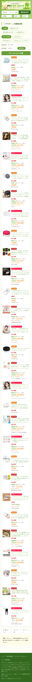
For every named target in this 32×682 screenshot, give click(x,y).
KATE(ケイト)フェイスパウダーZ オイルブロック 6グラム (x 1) (20, 349)
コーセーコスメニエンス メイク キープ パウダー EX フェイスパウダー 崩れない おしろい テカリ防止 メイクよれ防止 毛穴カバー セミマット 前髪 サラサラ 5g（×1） (20, 234)
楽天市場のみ (6, 41)
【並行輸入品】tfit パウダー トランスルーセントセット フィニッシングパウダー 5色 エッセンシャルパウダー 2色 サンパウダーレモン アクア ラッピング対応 (20, 98)
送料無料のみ (20, 32)
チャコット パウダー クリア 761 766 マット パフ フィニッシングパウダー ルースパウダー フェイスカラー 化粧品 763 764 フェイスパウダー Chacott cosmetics (20, 554)
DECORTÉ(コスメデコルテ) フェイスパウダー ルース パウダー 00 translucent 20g (20, 573)
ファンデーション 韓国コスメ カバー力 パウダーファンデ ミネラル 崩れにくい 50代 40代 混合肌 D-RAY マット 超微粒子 (20, 272)
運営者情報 (10, 656)
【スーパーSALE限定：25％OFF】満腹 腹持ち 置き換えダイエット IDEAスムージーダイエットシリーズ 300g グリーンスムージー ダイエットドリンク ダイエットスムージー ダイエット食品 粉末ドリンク (20, 252)
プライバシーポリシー (20, 656)
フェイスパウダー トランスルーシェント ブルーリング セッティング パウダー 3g (20, 611)
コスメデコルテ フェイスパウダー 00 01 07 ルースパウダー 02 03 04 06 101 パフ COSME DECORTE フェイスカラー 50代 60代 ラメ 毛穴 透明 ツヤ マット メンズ (20, 156)
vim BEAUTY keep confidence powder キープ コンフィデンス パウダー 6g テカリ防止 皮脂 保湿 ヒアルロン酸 (20, 406)
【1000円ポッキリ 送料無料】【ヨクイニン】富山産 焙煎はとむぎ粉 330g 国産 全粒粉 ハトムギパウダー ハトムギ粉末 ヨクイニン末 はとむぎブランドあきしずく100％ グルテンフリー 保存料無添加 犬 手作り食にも (20, 534)
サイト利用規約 (5, 660)
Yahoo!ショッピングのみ (21, 41)
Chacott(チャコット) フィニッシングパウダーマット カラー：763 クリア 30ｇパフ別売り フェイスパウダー (20, 176)
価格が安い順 (14, 28)
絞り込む (21, 48)
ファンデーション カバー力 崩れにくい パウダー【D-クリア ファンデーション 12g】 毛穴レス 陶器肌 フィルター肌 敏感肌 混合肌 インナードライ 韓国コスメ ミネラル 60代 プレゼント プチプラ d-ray (20, 194)
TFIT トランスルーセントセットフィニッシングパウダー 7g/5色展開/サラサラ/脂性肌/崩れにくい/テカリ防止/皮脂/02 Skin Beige (20, 516)
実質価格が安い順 (8, 32)
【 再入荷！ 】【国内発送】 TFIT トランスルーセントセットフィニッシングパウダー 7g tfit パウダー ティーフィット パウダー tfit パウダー (20, 330)
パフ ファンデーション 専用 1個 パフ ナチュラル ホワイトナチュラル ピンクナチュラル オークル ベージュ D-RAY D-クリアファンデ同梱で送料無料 (20, 498)
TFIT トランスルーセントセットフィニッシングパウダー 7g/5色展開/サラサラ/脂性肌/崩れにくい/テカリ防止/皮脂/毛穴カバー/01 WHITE (20, 118)
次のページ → (26, 631)
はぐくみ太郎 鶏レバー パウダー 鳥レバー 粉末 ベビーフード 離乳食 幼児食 (20, 310)
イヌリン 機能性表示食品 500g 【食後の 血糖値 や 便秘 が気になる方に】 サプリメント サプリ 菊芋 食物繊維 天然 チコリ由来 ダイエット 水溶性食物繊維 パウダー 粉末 (20, 592)
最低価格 (3, 45)
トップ (3, 656)
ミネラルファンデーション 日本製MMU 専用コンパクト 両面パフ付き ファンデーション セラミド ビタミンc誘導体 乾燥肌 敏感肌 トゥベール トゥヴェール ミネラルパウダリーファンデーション (20, 366)
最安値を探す (25, 12)
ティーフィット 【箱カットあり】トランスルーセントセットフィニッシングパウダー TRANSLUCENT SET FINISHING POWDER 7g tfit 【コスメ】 (20, 214)
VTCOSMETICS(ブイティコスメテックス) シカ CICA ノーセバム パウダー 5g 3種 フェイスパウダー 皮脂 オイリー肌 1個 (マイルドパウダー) (20, 292)
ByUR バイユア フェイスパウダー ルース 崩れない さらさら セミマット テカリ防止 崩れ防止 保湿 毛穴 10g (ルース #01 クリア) (20, 460)
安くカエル (10, 674)
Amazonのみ (17, 37)
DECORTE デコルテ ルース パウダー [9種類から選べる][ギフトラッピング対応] (20, 440)
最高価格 (3, 48)
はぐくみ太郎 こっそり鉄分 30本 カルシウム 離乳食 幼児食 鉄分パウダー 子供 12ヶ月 (20, 478)
